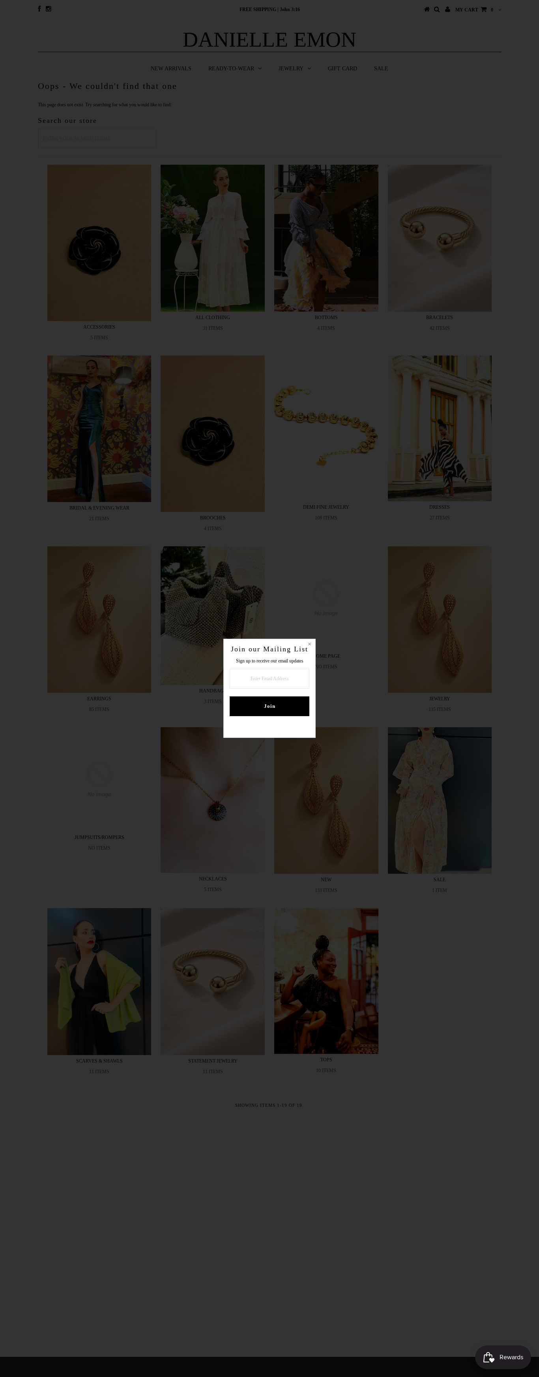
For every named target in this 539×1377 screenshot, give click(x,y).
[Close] (309, 645)
